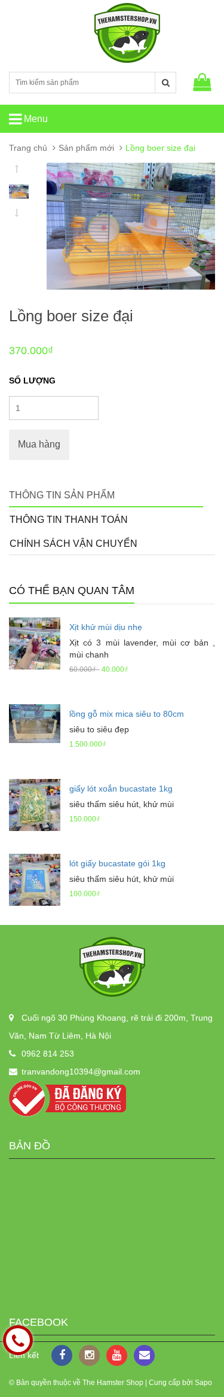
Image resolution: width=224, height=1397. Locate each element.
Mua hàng (39, 444)
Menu (35, 119)
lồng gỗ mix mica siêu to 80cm (126, 714)
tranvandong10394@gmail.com (81, 1071)
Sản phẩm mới (86, 148)
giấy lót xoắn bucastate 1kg (121, 788)
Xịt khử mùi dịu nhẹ (105, 627)
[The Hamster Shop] (112, 967)
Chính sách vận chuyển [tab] (73, 543)
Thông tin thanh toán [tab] (69, 520)
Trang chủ (28, 148)
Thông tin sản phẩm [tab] (62, 495)
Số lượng (32, 380)
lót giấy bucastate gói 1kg (117, 863)
